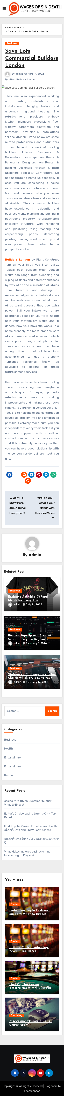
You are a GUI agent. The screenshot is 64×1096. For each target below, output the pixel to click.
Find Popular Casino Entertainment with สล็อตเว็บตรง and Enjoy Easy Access (30, 988)
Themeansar (32, 1091)
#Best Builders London (22, 79)
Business (12, 43)
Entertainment (14, 757)
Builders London (17, 259)
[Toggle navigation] (4, 9)
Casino (15, 904)
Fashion (9, 775)
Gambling (16, 1015)
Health (8, 748)
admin (19, 73)
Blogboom (51, 1086)
